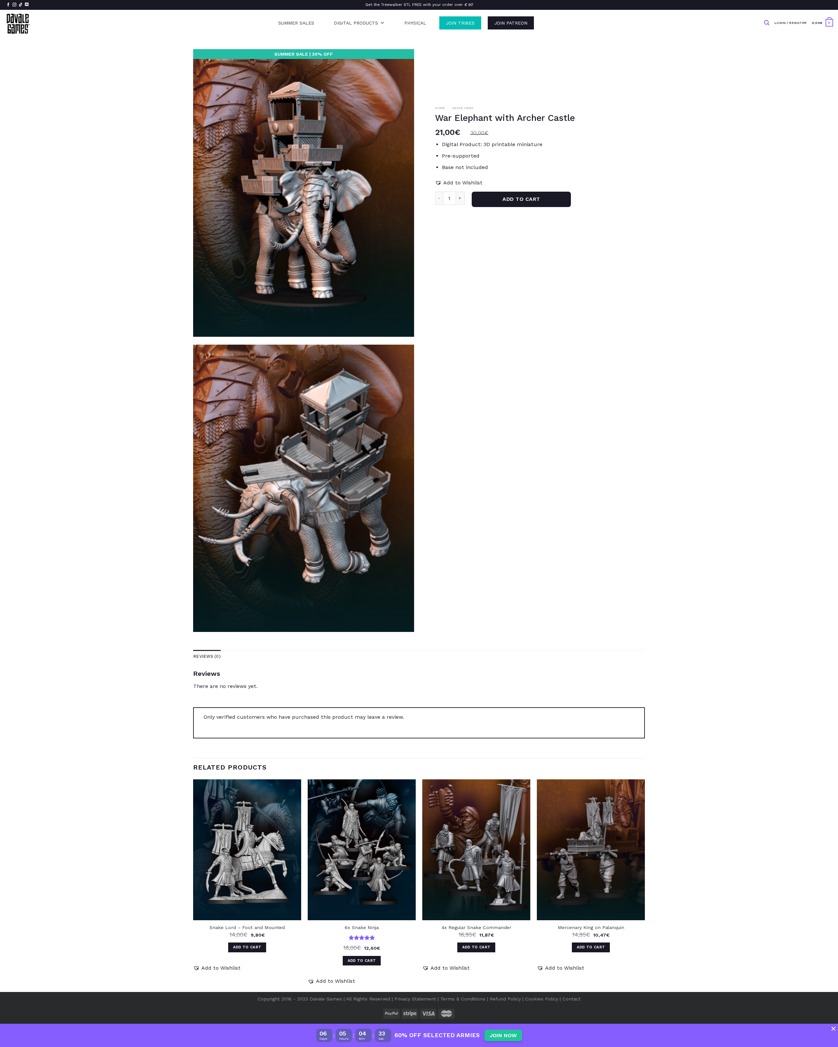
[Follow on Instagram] (14, 5)
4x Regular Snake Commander (476, 927)
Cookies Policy (541, 998)
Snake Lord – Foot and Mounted (247, 927)
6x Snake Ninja (362, 927)
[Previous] (193, 885)
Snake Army (462, 108)
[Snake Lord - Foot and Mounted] (247, 849)
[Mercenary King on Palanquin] (591, 849)
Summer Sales (296, 23)
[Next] (644, 885)
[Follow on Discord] (27, 5)
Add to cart (521, 199)
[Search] (766, 22)
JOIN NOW (503, 1035)
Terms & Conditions (462, 998)
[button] (459, 183)
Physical (415, 23)
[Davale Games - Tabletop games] (18, 23)
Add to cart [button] (247, 947)
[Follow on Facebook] (8, 5)
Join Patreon (510, 23)
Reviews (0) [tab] (207, 656)
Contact (571, 998)
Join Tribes (460, 23)
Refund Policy (505, 998)
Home (440, 108)
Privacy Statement (415, 998)
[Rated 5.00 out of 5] (362, 937)
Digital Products (356, 23)
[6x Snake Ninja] (362, 849)
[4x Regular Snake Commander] (476, 849)
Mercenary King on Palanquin (591, 927)
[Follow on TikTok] (21, 5)
